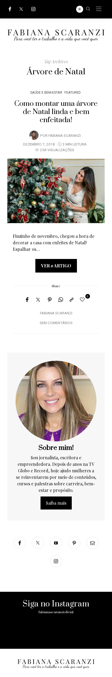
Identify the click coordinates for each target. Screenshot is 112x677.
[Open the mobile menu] (99, 9)
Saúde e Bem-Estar (46, 92)
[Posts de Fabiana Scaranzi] (34, 135)
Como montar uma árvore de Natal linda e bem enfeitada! (56, 112)
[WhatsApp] (60, 299)
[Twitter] (21, 9)
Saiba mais (56, 503)
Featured (72, 92)
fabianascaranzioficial (56, 612)
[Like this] (83, 299)
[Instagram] (33, 9)
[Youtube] (56, 543)
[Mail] (92, 543)
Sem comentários (56, 323)
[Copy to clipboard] (71, 299)
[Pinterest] (49, 299)
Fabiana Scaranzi (64, 135)
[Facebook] (10, 9)
